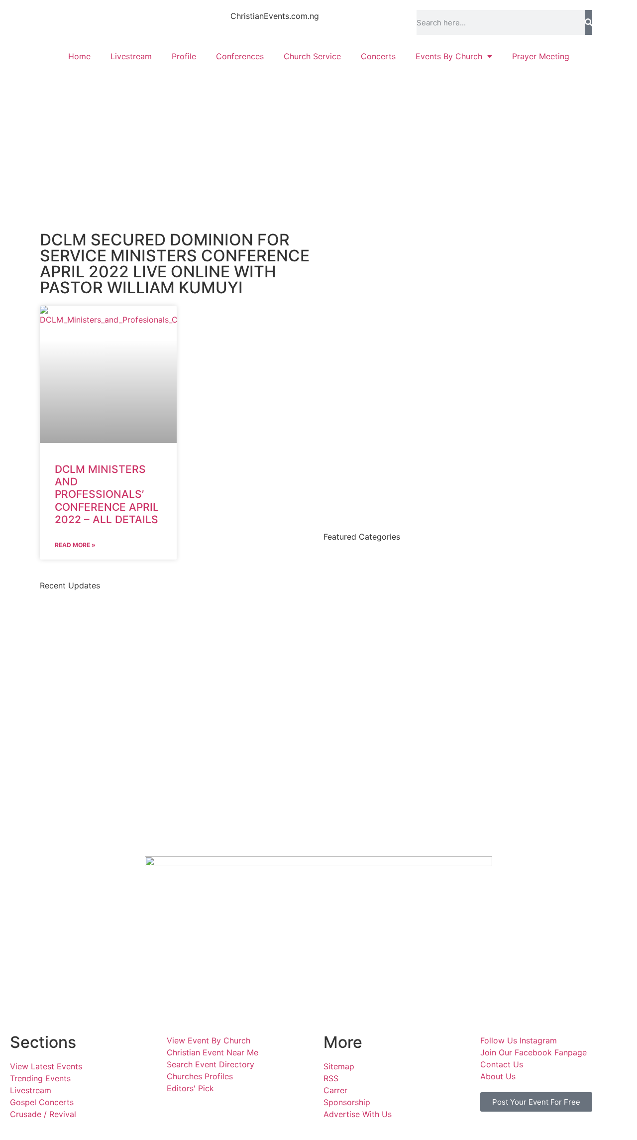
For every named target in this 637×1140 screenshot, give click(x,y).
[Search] (588, 22)
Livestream (131, 56)
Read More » (75, 545)
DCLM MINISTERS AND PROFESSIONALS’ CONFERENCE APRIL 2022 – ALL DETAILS (107, 494)
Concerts (378, 56)
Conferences (240, 56)
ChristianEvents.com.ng (274, 16)
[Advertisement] (318, 142)
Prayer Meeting (540, 56)
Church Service (312, 56)
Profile (184, 56)
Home (79, 56)
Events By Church (449, 56)
